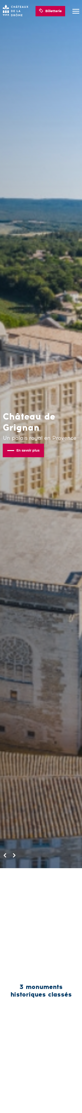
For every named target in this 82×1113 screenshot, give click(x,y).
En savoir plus (27, 450)
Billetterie (53, 11)
